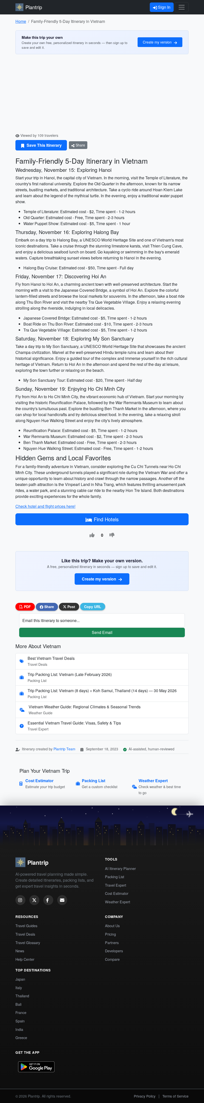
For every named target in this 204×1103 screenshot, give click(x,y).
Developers (114, 950)
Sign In (163, 7)
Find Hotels (106, 519)
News (19, 950)
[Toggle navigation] (182, 7)
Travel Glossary (27, 942)
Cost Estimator (116, 893)
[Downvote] (111, 535)
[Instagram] (20, 900)
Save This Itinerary (44, 145)
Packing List (114, 876)
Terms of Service (175, 1096)
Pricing (110, 934)
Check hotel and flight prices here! (45, 506)
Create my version (158, 42)
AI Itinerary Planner (120, 868)
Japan (20, 979)
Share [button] (48, 606)
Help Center (24, 959)
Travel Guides (26, 925)
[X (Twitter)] (34, 900)
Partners (112, 942)
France (20, 1012)
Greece (21, 1037)
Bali (18, 1004)
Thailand (22, 995)
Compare (112, 959)
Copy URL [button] (92, 606)
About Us (112, 925)
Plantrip (33, 7)
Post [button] (70, 606)
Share (80, 145)
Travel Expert (115, 885)
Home (20, 21)
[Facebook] (48, 900)
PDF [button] (27, 606)
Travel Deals (25, 934)
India (19, 1029)
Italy (18, 987)
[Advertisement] (102, 95)
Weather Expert (117, 901)
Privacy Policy (144, 1096)
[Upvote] (92, 535)
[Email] (62, 900)
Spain (20, 1020)
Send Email (102, 632)
